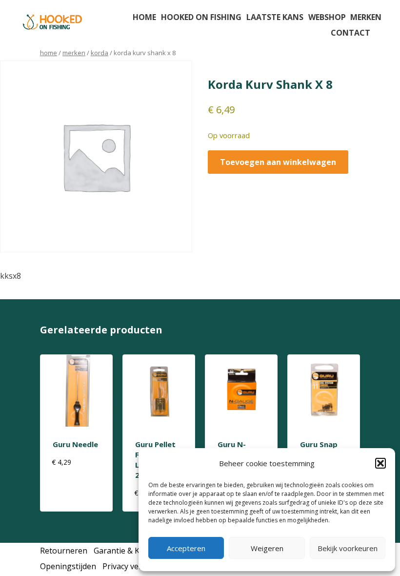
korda (99, 52)
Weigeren (267, 548)
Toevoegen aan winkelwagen (278, 162)
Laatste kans (274, 17)
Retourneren (63, 550)
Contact (350, 32)
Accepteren (186, 548)
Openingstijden (68, 566)
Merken (365, 17)
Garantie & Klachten (130, 550)
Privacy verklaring (135, 566)
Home (144, 17)
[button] (380, 463)
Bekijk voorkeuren (348, 548)
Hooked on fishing (201, 17)
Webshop (327, 17)
